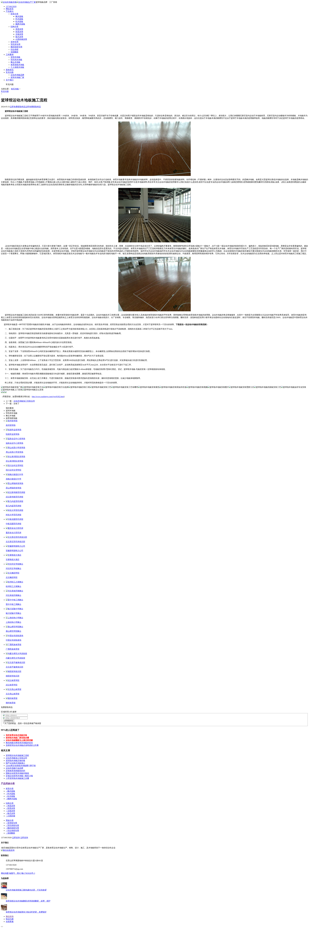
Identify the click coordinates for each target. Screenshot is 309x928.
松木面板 (10, 796)
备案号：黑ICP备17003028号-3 (22, 873)
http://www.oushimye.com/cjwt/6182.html (48, 397)
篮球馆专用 (11, 823)
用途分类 (10, 820)
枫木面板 (10, 791)
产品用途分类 (8, 783)
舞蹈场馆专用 (12, 828)
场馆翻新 (10, 833)
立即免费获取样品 (17, 107)
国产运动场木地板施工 (15, 763)
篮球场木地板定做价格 (15, 760)
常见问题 (5, 91)
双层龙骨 (10, 808)
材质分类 (10, 789)
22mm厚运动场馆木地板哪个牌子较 (21, 766)
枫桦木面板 (11, 799)
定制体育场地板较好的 (15, 771)
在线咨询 (10, 850)
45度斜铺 (10, 816)
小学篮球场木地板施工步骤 (17, 778)
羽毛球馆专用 (12, 825)
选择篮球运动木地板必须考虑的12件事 (22, 745)
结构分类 (10, 803)
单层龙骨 (10, 806)
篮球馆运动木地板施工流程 (17, 755)
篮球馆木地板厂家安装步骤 (17, 738)
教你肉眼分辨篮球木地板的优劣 (19, 743)
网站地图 (5, 873)
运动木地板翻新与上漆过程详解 (19, 740)
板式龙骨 (10, 813)
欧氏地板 (15, 89)
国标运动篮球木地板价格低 (17, 773)
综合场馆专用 (12, 831)
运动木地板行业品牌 (14, 768)
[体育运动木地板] (18, 2)
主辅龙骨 (10, 811)
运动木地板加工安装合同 (24, 401)
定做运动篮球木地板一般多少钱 (19, 776)
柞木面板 (10, 794)
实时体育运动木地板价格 (16, 735)
